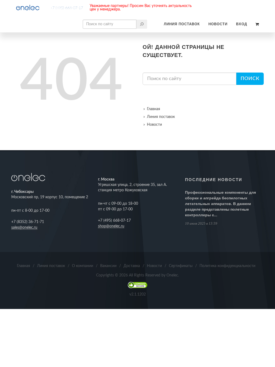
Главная (153, 109)
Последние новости (213, 179)
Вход (241, 24)
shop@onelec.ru (111, 226)
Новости (217, 24)
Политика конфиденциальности (227, 266)
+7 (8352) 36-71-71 (27, 222)
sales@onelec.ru (24, 227)
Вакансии (108, 266)
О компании (82, 266)
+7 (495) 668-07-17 (66, 8)
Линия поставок (182, 24)
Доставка (132, 266)
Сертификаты (181, 266)
